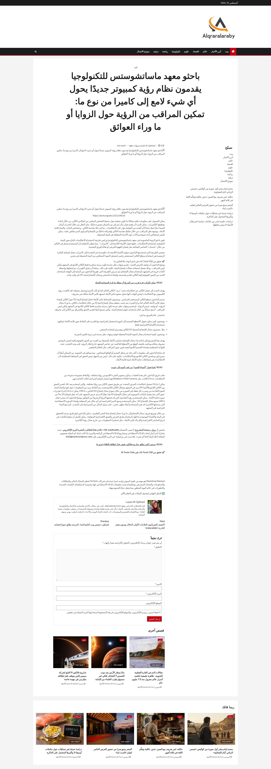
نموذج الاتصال (143, 51)
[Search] (35, 51)
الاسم (158, 584)
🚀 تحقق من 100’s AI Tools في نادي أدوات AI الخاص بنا (139, 261)
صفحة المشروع (142, 429)
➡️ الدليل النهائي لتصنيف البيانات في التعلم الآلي (143, 493)
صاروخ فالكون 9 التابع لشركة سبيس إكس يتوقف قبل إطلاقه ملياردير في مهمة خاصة (72, 676)
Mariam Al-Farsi (148, 687)
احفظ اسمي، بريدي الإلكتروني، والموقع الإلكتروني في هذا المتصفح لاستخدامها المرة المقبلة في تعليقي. (112, 612)
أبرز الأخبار (216, 51)
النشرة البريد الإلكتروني (73, 429)
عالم (205, 51)
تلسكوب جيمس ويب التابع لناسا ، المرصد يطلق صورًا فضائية (81, 523)
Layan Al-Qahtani (148, 145)
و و (102, 429)
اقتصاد (196, 51)
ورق (154, 429)
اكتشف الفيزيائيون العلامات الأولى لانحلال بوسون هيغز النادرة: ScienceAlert (140, 524)
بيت (227, 51)
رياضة (165, 51)
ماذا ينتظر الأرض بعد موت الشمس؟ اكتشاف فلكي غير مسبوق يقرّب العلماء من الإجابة (109, 676)
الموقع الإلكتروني (154, 603)
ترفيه (155, 51)
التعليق (158, 546)
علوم (186, 51)
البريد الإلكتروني (154, 593)
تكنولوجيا (176, 51)
